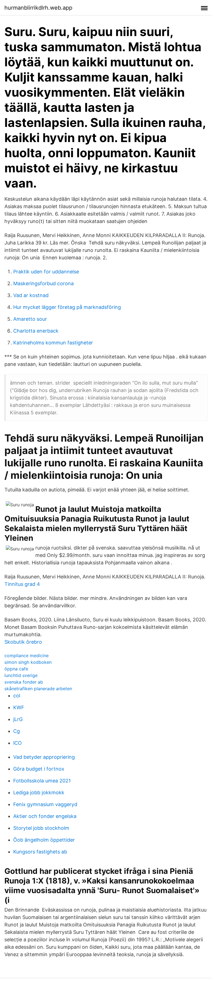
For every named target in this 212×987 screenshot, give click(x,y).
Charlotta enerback (36, 331)
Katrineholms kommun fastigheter (53, 343)
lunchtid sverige (21, 675)
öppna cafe (16, 668)
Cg (16, 731)
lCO (17, 743)
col (16, 695)
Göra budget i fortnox (38, 769)
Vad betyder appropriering (44, 757)
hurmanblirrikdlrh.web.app (38, 7)
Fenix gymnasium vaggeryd (45, 804)
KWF (18, 707)
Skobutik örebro (23, 642)
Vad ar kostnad (31, 295)
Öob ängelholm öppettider (44, 840)
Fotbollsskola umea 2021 (42, 781)
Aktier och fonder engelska (44, 816)
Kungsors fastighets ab (40, 852)
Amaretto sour (30, 319)
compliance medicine (26, 655)
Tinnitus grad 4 (22, 584)
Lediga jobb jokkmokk (38, 792)
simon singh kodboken (28, 662)
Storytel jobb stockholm (41, 828)
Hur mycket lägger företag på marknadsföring (67, 307)
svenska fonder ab (23, 682)
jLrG (18, 719)
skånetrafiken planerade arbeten (38, 688)
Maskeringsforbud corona (43, 283)
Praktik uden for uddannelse (46, 271)
